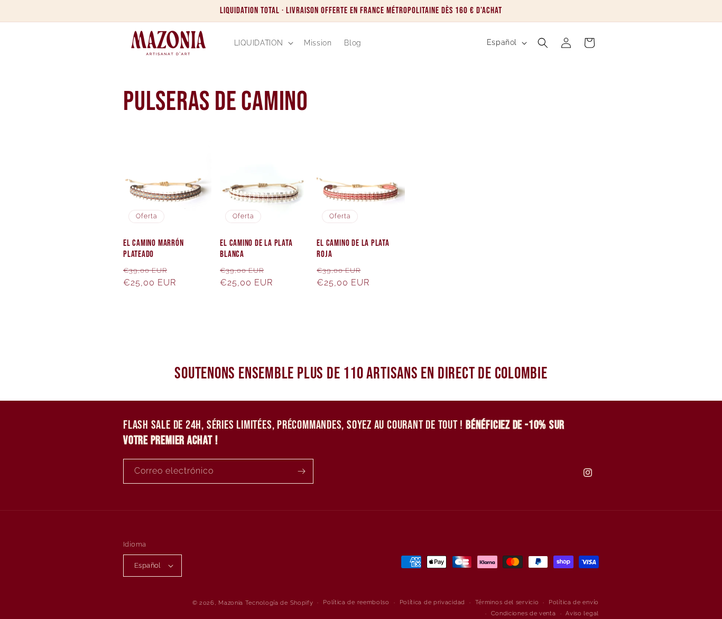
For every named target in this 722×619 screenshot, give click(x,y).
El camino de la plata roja (353, 249)
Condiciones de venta (523, 613)
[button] (263, 43)
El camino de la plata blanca (256, 249)
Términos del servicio (507, 602)
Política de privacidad (432, 602)
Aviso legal (582, 613)
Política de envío (574, 602)
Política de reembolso (356, 602)
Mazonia (230, 602)
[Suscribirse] (301, 471)
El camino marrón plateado (153, 249)
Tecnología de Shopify (279, 602)
